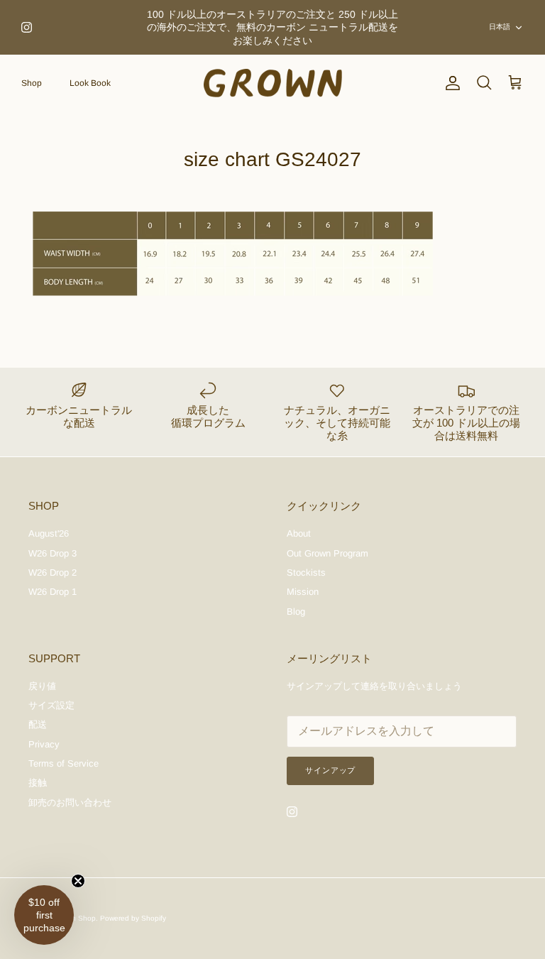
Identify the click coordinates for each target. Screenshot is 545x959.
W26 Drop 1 (52, 591)
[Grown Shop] (273, 83)
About (299, 533)
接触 (37, 782)
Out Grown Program (327, 553)
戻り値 (42, 686)
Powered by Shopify (133, 918)
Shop (31, 83)
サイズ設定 (51, 705)
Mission (303, 591)
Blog (296, 611)
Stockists (306, 572)
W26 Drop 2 (52, 572)
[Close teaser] (78, 881)
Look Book (90, 83)
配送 (37, 724)
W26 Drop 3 (52, 553)
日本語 (499, 27)
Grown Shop (75, 918)
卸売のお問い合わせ (69, 802)
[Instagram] (26, 27)
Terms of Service (63, 763)
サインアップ (330, 770)
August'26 (48, 533)
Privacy (44, 744)
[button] (44, 915)
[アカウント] (450, 83)
